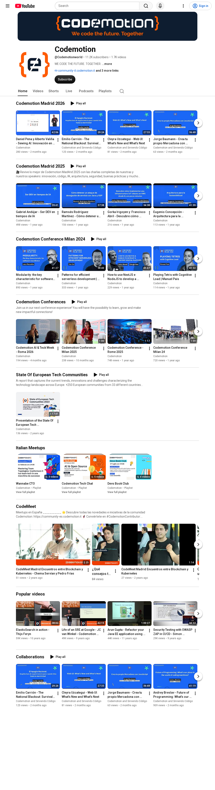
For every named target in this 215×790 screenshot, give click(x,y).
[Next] (198, 123)
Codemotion (23, 147)
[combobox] (98, 5)
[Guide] (7, 5)
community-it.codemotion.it (76, 70)
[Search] (146, 6)
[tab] (23, 91)
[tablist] (107, 91)
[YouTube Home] (25, 6)
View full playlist (25, 492)
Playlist (37, 487)
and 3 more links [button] (107, 70)
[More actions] (58, 140)
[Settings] (183, 5)
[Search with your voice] (160, 6)
